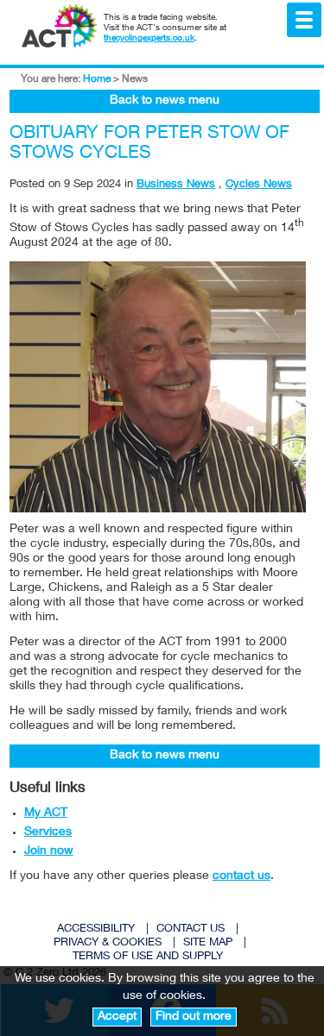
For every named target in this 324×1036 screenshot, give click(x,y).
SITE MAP (207, 943)
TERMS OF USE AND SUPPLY (148, 957)
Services (48, 832)
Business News (176, 185)
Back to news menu (164, 101)
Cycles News (259, 185)
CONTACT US (190, 929)
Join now (48, 851)
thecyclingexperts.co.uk (149, 39)
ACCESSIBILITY (96, 929)
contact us (241, 876)
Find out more (194, 1017)
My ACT (45, 813)
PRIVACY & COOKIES (108, 943)
